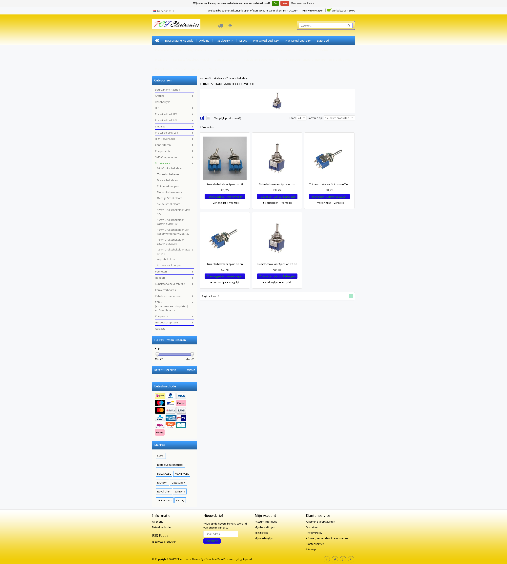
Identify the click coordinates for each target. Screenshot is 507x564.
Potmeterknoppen (168, 186)
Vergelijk (234, 203)
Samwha (179, 491)
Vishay (180, 500)
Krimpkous (162, 69)
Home (157, 40)
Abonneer (212, 541)
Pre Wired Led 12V (266, 40)
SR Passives (164, 500)
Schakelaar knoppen (169, 265)
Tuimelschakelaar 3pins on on (225, 264)
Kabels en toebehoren (259, 59)
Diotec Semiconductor (170, 464)
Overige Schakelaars (169, 198)
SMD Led (323, 40)
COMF (160, 456)
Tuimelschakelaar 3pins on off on (329, 184)
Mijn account (290, 10)
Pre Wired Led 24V (298, 40)
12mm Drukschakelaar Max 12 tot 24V (175, 251)
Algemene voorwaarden (320, 521)
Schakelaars (306, 50)
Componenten (250, 50)
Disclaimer (312, 527)
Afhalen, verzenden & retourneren (327, 538)
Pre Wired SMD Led (168, 50)
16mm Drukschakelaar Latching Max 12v (170, 222)
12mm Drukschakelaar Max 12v (173, 212)
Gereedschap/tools (189, 69)
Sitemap (311, 549)
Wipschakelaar (166, 259)
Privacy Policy (314, 532)
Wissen (191, 369)
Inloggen (244, 10)
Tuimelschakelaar (237, 78)
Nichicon (162, 482)
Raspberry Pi (224, 40)
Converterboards (226, 59)
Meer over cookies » (302, 3)
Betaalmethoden (162, 527)
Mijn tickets (261, 532)
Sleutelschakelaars (168, 204)
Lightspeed (245, 559)
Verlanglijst (219, 203)
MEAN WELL (182, 473)
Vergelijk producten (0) (227, 118)
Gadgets (215, 69)
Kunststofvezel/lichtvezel (191, 59)
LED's (243, 40)
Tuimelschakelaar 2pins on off (225, 184)
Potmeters (327, 50)
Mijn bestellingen (265, 527)
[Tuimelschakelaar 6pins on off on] (277, 239)
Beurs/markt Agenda (179, 40)
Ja (275, 3)
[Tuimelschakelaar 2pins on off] (224, 159)
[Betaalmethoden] (174, 415)
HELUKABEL (164, 473)
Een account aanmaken (267, 10)
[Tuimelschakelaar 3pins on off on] (329, 159)
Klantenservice (315, 544)
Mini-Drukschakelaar (169, 168)
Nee (285, 3)
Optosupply (179, 482)
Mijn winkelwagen (312, 10)
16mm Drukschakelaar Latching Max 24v (170, 241)
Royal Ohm (163, 491)
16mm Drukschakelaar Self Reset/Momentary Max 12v (173, 231)
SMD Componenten (279, 50)
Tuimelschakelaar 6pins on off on (277, 264)
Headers (161, 59)
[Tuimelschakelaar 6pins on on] (277, 159)
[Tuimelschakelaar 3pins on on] (224, 239)
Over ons (157, 521)
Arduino (204, 40)
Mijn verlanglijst (264, 538)
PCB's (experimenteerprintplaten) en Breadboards (316, 59)
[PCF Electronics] (176, 24)
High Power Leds (200, 50)
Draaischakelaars (167, 180)
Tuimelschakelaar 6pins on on (277, 184)
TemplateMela (214, 559)
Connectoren (226, 50)
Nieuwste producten (164, 541)
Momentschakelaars (169, 192)
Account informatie (266, 521)
